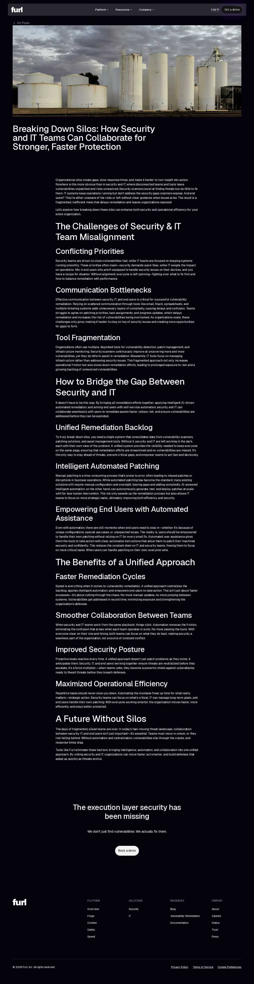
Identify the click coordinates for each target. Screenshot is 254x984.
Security (134, 909)
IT (130, 916)
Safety (91, 929)
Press (215, 936)
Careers (216, 916)
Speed (91, 936)
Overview (93, 909)
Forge (90, 916)
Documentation (179, 922)
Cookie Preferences (229, 967)
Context (92, 922)
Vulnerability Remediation (185, 916)
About (215, 909)
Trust (215, 929)
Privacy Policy (179, 967)
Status (216, 922)
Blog (173, 909)
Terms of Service (203, 967)
